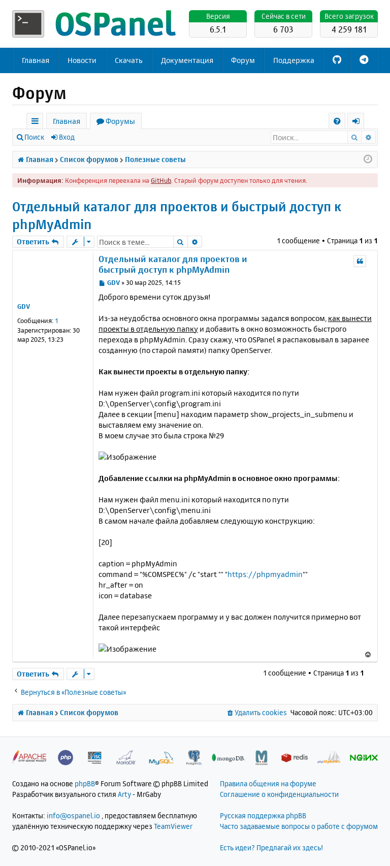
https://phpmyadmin (265, 574)
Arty (124, 794)
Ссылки (37, 122)
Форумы (120, 121)
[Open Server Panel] (96, 24)
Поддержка (293, 60)
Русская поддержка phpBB (263, 815)
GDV (23, 306)
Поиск (34, 137)
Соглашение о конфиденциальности (279, 794)
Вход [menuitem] (359, 122)
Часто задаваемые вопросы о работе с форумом (299, 826)
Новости (82, 60)
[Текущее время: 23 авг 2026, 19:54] (368, 159)
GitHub (161, 180)
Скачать (129, 60)
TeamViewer (173, 826)
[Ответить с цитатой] (359, 261)
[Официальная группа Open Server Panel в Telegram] (363, 60)
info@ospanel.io (73, 815)
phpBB (85, 783)
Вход (67, 137)
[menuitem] (337, 121)
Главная (35, 60)
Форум (243, 60)
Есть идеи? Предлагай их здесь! (271, 847)
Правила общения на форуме (268, 783)
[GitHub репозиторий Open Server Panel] (336, 60)
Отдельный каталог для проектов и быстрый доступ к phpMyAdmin (176, 215)
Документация (187, 60)
